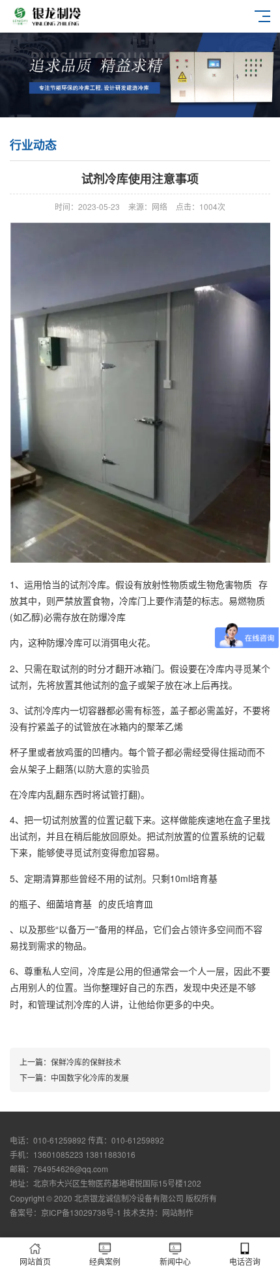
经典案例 (104, 1261)
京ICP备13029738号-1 (81, 1212)
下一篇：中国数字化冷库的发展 (74, 1077)
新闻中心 (175, 1261)
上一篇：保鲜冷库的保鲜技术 (70, 1061)
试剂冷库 (42, 709)
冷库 (128, 600)
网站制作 (177, 1212)
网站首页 (35, 1261)
